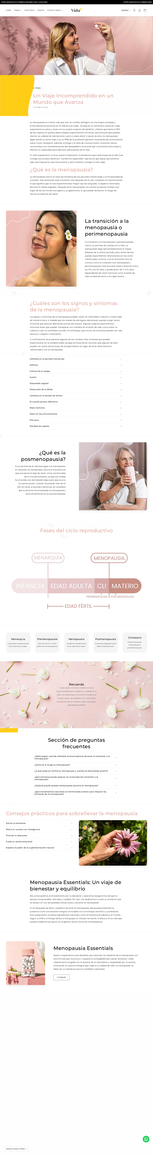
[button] (17, 10)
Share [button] (38, 88)
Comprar (61, 977)
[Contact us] (146, 1139)
